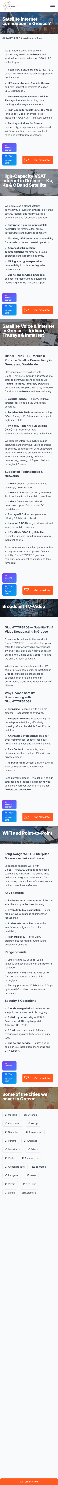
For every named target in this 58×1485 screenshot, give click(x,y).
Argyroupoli (35, 1132)
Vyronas (32, 1114)
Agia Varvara (31, 1158)
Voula (10, 1158)
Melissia (12, 1114)
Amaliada (31, 1140)
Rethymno (13, 1175)
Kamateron (13, 1123)
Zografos (40, 1166)
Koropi (34, 1123)
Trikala (34, 1149)
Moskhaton (13, 1149)
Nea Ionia (30, 1183)
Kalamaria (30, 1192)
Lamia (11, 1192)
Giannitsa (12, 1132)
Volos (32, 1175)
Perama (12, 1140)
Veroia (11, 1183)
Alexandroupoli (16, 1166)
